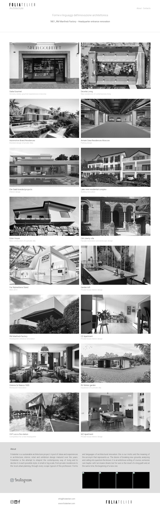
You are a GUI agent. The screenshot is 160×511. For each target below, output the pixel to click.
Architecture (16, 8)
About (139, 8)
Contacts (147, 8)
